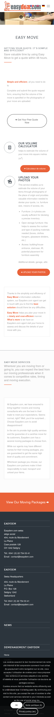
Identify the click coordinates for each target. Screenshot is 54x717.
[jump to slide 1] (25, 17)
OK (16, 705)
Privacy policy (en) (27, 711)
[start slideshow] (21, 17)
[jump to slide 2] (27, 17)
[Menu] (48, 6)
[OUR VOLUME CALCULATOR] (9, 147)
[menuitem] (25, 6)
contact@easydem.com (22, 556)
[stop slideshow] (33, 17)
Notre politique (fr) (34, 705)
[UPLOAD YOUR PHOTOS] (9, 181)
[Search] (25, 6)
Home (6, 654)
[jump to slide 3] (29, 17)
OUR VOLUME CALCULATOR (27, 145)
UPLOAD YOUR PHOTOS (28, 179)
